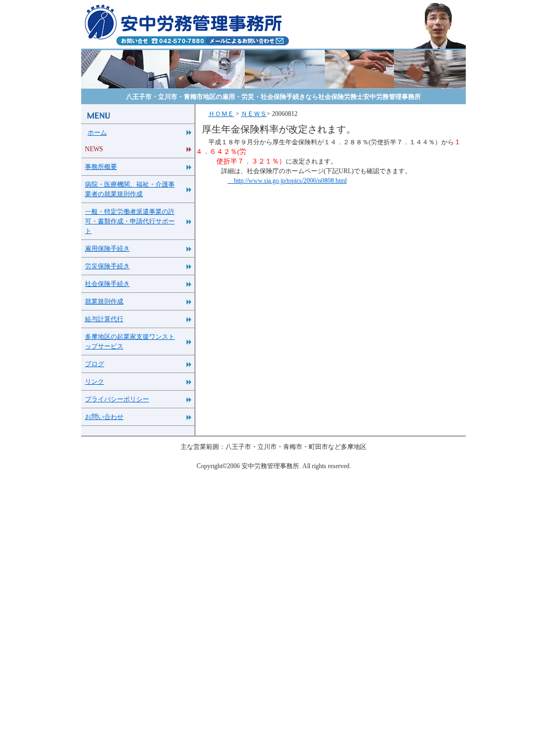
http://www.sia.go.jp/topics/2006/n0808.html (287, 180)
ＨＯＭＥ (221, 114)
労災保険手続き (107, 266)
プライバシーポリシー (117, 399)
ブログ (94, 364)
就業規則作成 (104, 301)
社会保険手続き (107, 284)
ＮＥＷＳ (254, 114)
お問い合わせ (104, 417)
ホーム (97, 132)
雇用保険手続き (107, 248)
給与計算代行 (104, 319)
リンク (94, 381)
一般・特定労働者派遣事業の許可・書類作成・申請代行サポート (130, 221)
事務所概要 (101, 166)
